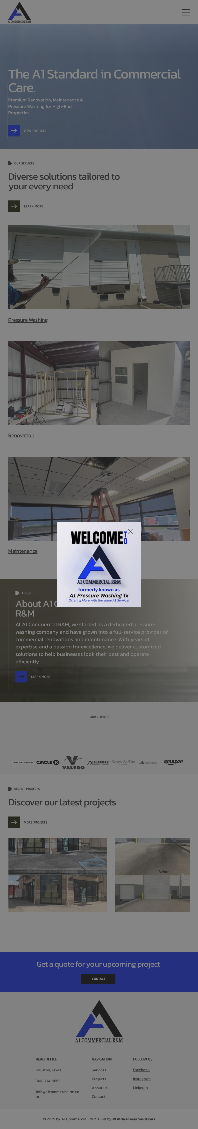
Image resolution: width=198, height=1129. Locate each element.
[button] (133, 601)
